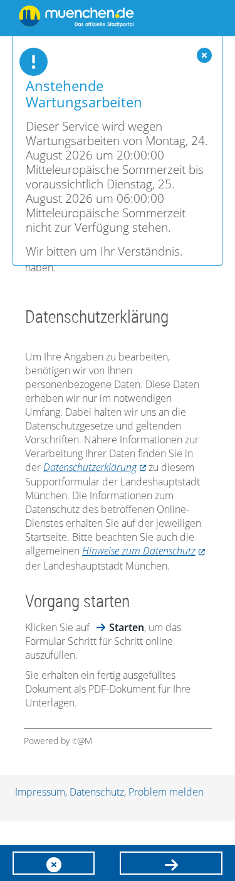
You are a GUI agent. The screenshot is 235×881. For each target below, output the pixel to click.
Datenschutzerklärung (90, 467)
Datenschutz (97, 792)
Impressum (40, 792)
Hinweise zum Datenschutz (139, 551)
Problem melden (166, 792)
